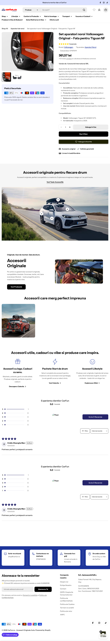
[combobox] (55, 10)
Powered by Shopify (42, 630)
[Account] (99, 10)
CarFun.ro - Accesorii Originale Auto (21, 630)
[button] (64, 44)
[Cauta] (84, 10)
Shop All (5, 29)
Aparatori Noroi (90, 47)
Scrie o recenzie (95, 417)
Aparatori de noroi (17, 29)
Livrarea (69, 58)
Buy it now (83, 134)
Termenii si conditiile (30, 595)
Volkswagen (68, 47)
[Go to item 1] (55, 417)
